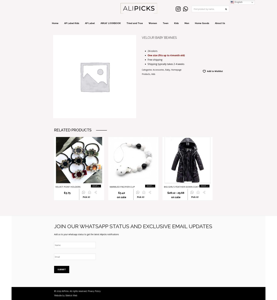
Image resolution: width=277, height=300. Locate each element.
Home (55, 23)
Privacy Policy (94, 291)
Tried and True (135, 23)
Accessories (158, 69)
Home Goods (202, 23)
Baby (167, 69)
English (238, 2)
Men (187, 23)
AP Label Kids (71, 23)
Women (153, 23)
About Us (220, 23)
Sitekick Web (71, 295)
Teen (165, 23)
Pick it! (86, 197)
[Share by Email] (89, 194)
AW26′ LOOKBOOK (111, 23)
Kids (176, 23)
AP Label (90, 23)
